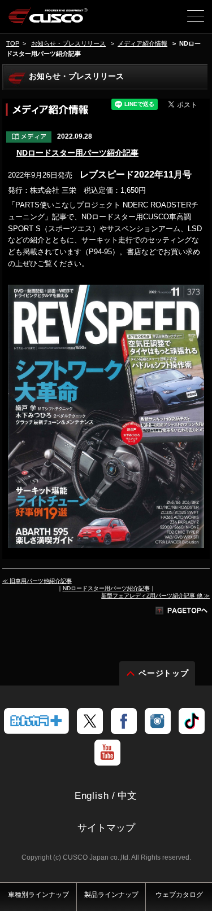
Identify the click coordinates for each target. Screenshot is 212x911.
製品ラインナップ (111, 895)
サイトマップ (106, 827)
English (92, 795)
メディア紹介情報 (142, 43)
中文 (128, 795)
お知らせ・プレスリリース (68, 43)
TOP (12, 43)
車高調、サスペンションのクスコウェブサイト (48, 20)
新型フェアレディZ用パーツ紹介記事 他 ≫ (155, 595)
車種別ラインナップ (38, 895)
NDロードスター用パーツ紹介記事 (77, 152)
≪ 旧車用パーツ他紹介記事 (37, 581)
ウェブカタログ (179, 895)
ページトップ (164, 673)
